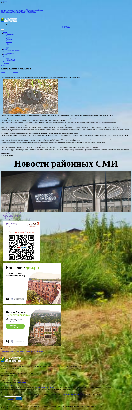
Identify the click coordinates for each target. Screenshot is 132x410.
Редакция (3, 72)
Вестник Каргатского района (10, 61)
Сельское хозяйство (10, 59)
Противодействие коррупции (13, 50)
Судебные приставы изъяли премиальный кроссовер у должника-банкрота (18, 12)
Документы (6, 63)
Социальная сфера (10, 60)
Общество (5, 33)
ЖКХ (7, 58)
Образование (9, 39)
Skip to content (4, 1)
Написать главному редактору (8, 385)
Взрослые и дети (10, 35)
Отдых (7, 40)
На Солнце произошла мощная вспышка (10, 7)
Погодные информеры (66, 27)
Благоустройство (10, 34)
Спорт (7, 48)
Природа (8, 47)
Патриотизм (9, 42)
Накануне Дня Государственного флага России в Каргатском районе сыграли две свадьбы (22, 10)
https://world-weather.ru (66, 26)
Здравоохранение (10, 53)
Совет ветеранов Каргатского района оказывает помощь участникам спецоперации (20, 9)
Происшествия (6, 54)
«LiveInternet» (55, 387)
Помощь (8, 44)
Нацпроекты (6, 51)
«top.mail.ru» (48, 387)
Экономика (6, 56)
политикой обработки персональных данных (73, 394)
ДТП (7, 55)
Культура (8, 38)
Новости (5, 32)
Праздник (8, 45)
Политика (5, 49)
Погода (7, 43)
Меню (2, 29)
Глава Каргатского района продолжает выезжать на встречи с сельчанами (18, 11)
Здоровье (8, 37)
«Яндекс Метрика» (40, 387)
